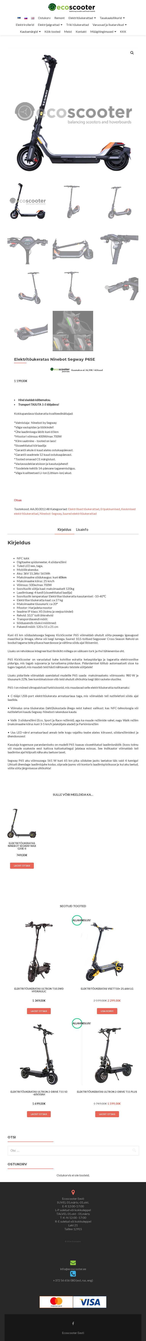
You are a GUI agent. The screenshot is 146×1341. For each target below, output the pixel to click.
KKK (123, 31)
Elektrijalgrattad (49, 24)
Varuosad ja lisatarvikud (108, 24)
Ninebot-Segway (51, 513)
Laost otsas (22, 865)
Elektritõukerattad (80, 18)
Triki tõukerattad (77, 24)
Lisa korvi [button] (107, 1011)
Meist (68, 31)
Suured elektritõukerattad (80, 513)
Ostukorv (44, 18)
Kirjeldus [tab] (64, 529)
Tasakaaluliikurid (111, 18)
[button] (132, 52)
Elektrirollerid (25, 24)
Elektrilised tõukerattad (83, 509)
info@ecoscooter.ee (73, 1269)
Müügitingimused (101, 31)
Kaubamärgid (29, 31)
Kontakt (81, 31)
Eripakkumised (110, 509)
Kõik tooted (52, 31)
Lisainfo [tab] (82, 529)
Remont (59, 18)
